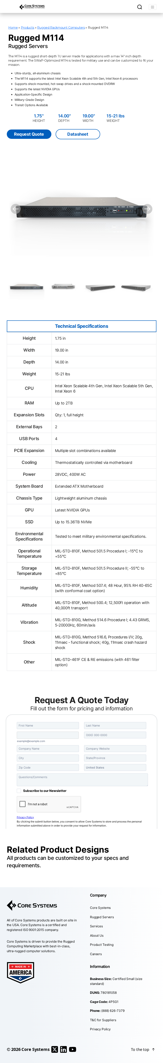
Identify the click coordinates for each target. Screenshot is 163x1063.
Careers (96, 954)
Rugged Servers (102, 917)
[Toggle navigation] (152, 7)
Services (96, 926)
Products (27, 28)
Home (13, 28)
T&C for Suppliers (103, 1020)
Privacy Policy (100, 1029)
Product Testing (102, 945)
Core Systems (100, 908)
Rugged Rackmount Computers (61, 28)
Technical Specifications (81, 326)
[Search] (139, 7)
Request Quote (29, 134)
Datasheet (77, 134)
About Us (97, 935)
